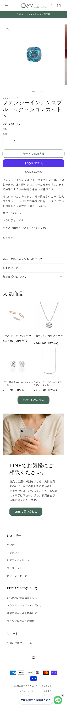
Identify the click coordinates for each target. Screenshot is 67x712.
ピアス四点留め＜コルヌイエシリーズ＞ (18, 383)
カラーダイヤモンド (18, 575)
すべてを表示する (33, 400)
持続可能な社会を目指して (22, 613)
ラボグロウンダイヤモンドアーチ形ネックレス (49, 383)
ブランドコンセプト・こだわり (24, 605)
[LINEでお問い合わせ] (58, 700)
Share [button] (9, 238)
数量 (5, 134)
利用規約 (47, 691)
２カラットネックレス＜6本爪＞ (48, 337)
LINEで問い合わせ (26, 511)
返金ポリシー (48, 685)
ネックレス (13, 552)
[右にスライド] (41, 91)
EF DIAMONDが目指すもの (22, 597)
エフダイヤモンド (29, 685)
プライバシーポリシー (29, 691)
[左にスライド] (26, 91)
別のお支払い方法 (33, 171)
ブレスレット (14, 568)
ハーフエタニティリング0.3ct (17, 336)
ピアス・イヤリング (18, 560)
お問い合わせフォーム (19, 642)
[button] (7, 5)
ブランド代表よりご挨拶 (21, 621)
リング (10, 544)
